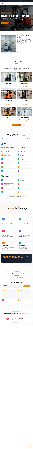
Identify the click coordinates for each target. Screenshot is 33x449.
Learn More (8, 87)
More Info (26, 53)
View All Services (16, 125)
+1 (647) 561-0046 (21, 53)
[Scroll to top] (31, 447)
